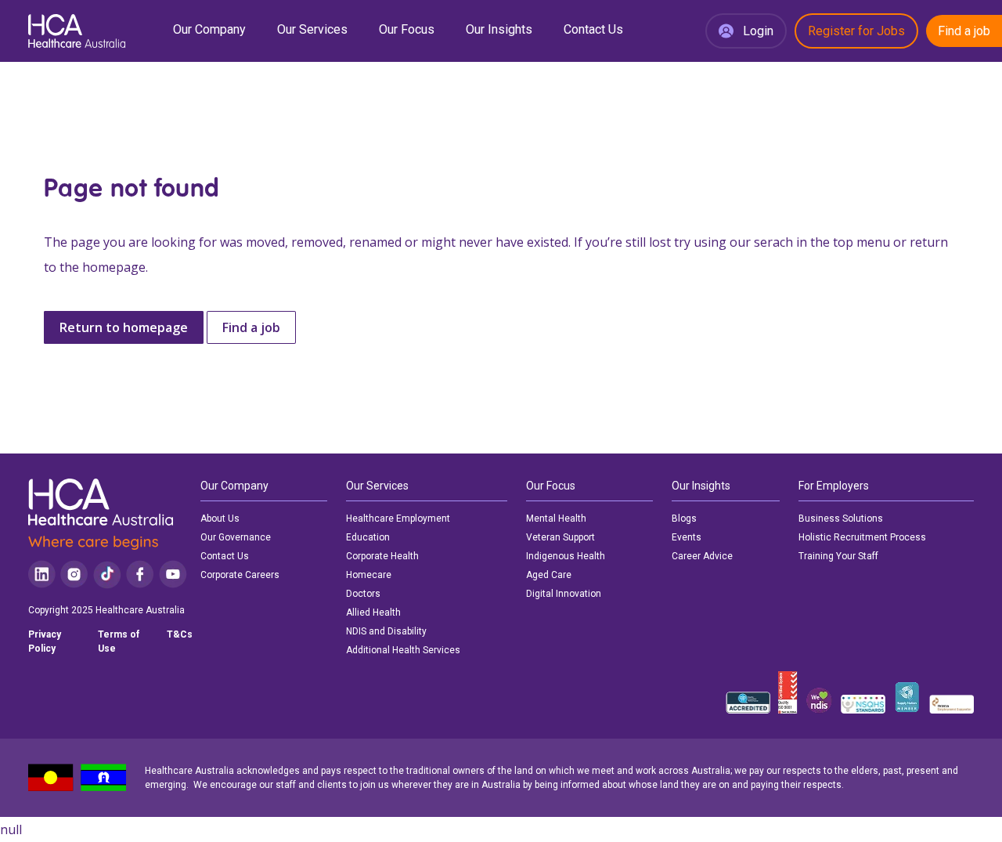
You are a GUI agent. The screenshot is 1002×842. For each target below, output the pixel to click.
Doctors (363, 593)
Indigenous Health (565, 556)
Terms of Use (118, 641)
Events (686, 537)
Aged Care (548, 574)
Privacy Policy (44, 641)
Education (368, 537)
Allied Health (373, 612)
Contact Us (593, 29)
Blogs (684, 518)
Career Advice (702, 556)
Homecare (368, 574)
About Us (220, 518)
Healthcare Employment (398, 518)
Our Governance (235, 537)
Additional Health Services (403, 650)
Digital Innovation (563, 593)
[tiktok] (106, 574)
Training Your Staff (838, 556)
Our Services (312, 29)
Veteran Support (560, 537)
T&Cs (180, 634)
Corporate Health (382, 556)
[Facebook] (140, 574)
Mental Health (556, 518)
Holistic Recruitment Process (862, 537)
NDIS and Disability (386, 631)
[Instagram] (74, 574)
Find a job (964, 30)
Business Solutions (840, 518)
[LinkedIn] (42, 574)
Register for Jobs (856, 30)
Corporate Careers (239, 574)
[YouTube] (173, 574)
